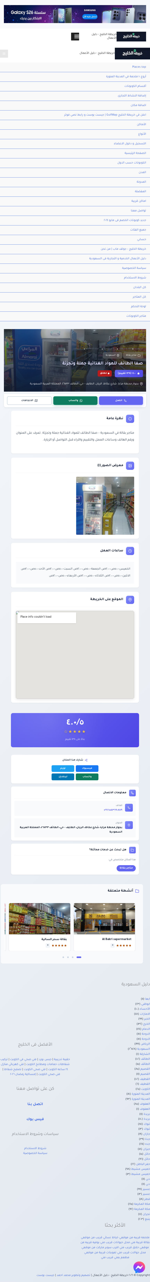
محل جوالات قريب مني (131, 1252)
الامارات (145, 1014)
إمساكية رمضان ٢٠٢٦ (23, 1074)
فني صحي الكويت (35, 1069)
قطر (147, 1199)
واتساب (73, 400)
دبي (148, 1179)
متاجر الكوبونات (136, 316)
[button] (79, 957)
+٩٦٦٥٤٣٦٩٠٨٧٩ (113, 810)
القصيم (145, 1069)
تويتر (63, 768)
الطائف (145, 1059)
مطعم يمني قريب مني (115, 1257)
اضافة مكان (138, 105)
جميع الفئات (138, 230)
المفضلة (140, 191)
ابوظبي (145, 1004)
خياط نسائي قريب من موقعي (99, 1237)
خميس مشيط (140, 1169)
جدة (147, 1139)
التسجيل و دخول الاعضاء (130, 143)
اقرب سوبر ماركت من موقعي (100, 1247)
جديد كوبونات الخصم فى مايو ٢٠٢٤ (125, 220)
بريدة (147, 1114)
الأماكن (141, 124)
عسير (146, 1189)
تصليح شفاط (12, 1069)
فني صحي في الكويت (23, 1059)
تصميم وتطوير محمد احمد (73, 1275)
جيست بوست (45, 1275)
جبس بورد (45, 1059)
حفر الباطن (143, 1164)
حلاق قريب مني (129, 1247)
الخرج (146, 1024)
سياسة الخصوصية (134, 268)
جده (147, 1144)
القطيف (145, 1079)
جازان (146, 1134)
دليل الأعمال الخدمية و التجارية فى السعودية (117, 258)
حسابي (141, 239)
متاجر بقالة (131, 355)
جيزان (146, 1149)
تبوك (147, 1124)
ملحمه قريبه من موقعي (134, 1237)
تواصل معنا (138, 211)
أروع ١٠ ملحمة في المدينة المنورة (126, 76)
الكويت (145, 1089)
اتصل (118, 400)
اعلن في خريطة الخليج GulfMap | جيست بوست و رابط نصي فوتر (105, 115)
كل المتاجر (139, 297)
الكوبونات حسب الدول (131, 163)
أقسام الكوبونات (135, 86)
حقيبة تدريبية (62, 1059)
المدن (142, 172)
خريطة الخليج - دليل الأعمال (97, 53)
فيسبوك (87, 768)
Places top (139, 67)
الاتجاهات (27, 400)
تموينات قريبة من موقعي (100, 1252)
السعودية (111, 355)
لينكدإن (63, 777)
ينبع (147, 1219)
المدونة (141, 182)
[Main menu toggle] (4, 54)
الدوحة (146, 1034)
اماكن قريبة (138, 201)
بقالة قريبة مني (140, 1242)
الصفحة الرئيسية (135, 153)
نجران (146, 1214)
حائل (147, 1154)
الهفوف (145, 1104)
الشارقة (145, 1054)
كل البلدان (139, 287)
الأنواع (142, 134)
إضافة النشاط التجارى (132, 96)
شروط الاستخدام (135, 278)
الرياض (145, 1044)
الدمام (146, 1029)
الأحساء (145, 1009)
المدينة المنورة (141, 1094)
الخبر (147, 1019)
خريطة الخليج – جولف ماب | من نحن (123, 249)
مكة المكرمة (142, 1204)
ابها (147, 999)
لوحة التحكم (138, 306)
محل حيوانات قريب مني (115, 1242)
